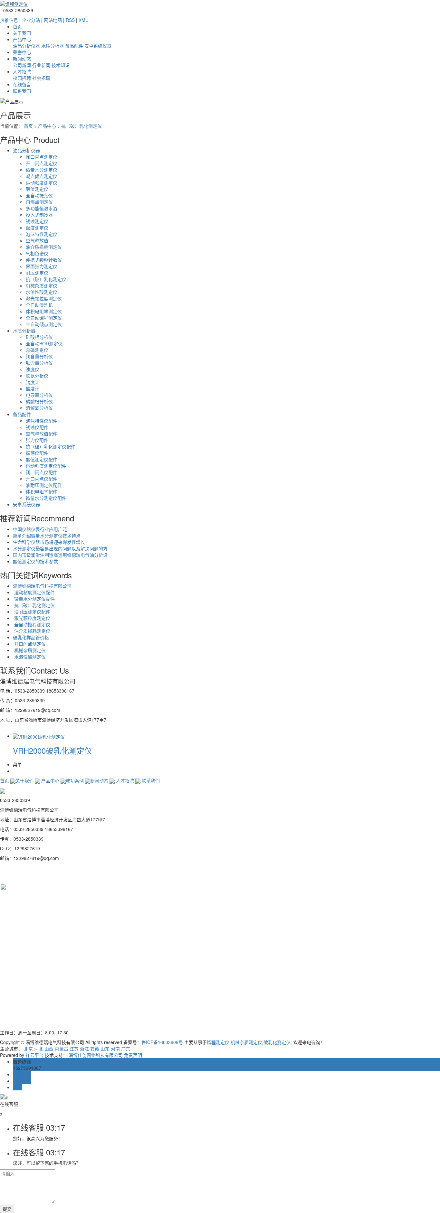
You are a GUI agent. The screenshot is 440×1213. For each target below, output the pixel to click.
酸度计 (32, 388)
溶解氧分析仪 (39, 408)
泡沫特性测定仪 (41, 234)
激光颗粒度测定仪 (44, 298)
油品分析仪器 (26, 45)
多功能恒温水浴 (41, 208)
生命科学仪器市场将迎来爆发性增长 (49, 542)
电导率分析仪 (39, 395)
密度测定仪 (37, 227)
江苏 (74, 1048)
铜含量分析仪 (39, 356)
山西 (48, 1048)
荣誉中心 (22, 52)
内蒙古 (61, 1048)
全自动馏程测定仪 (44, 317)
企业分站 (31, 20)
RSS (70, 20)
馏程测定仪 (218, 1042)
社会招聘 (41, 78)
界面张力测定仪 (41, 266)
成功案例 (75, 780)
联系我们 (22, 91)
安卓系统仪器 (97, 45)
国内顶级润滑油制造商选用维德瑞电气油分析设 (60, 555)
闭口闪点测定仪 (41, 157)
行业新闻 (41, 65)
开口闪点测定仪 (41, 163)
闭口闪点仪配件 (41, 472)
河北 (38, 1048)
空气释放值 (37, 240)
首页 (17, 26)
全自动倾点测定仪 (44, 324)
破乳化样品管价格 (31, 637)
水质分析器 (52, 45)
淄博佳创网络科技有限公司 (96, 1055)
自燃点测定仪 (39, 202)
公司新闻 (22, 65)
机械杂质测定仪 (41, 285)
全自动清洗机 (39, 305)
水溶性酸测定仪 (41, 292)
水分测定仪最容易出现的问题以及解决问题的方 (60, 548)
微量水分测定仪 (41, 169)
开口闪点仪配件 (41, 478)
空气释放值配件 (41, 433)
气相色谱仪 (37, 253)
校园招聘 (22, 78)
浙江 (84, 1048)
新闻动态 (22, 58)
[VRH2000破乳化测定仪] (39, 735)
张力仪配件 (37, 440)
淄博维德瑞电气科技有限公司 (42, 586)
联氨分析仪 (37, 375)
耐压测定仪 (37, 272)
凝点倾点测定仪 (41, 176)
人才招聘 (22, 71)
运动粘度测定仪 (41, 182)
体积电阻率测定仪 (44, 311)
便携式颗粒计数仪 (44, 260)
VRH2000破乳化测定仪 (52, 750)
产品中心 (22, 39)
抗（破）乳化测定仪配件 (50, 446)
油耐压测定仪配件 (44, 485)
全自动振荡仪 (39, 195)
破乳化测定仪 (277, 1042)
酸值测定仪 (37, 189)
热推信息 (9, 20)
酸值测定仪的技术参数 (35, 561)
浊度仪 (32, 369)
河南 (115, 1048)
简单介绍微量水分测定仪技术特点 (47, 535)
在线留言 (22, 84)
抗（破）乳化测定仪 (81, 126)
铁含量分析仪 (39, 362)
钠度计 (32, 382)
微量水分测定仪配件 (46, 498)
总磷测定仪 (37, 350)
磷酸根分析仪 (39, 401)
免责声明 (133, 1055)
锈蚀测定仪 (37, 221)
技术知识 (61, 65)
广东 (125, 1048)
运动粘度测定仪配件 (46, 465)
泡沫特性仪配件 (41, 420)
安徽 (94, 1048)
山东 (105, 1048)
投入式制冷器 (39, 214)
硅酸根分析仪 (39, 337)
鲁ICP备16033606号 (162, 1042)
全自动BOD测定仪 (44, 343)
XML (83, 20)
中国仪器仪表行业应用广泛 (40, 529)
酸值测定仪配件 (41, 459)
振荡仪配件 (37, 453)
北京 (28, 1048)
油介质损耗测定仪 (44, 247)
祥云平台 (34, 1055)
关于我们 (22, 33)
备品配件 (74, 45)
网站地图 (53, 20)
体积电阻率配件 (41, 491)
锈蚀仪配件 (37, 427)
